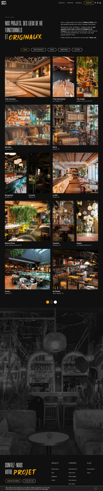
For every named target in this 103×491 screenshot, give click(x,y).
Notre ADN (72, 472)
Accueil (7, 17)
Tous (25, 50)
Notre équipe (72, 476)
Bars (52, 50)
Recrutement (91, 469)
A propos (70, 2)
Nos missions (72, 480)
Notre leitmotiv (73, 469)
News (89, 472)
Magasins (64, 50)
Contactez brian (13, 481)
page (46, 489)
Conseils (78, 2)
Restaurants (38, 50)
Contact (89, 3)
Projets (62, 2)
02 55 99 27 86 (29, 481)
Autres (77, 50)
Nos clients (72, 484)
